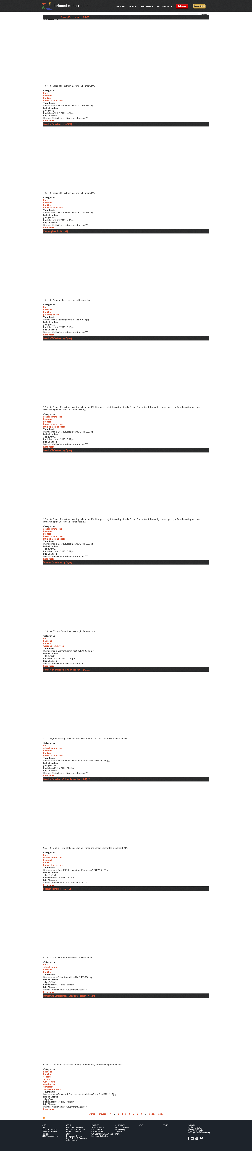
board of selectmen (53, 100)
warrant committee (53, 646)
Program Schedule (49, 1132)
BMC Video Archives (50, 1136)
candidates (49, 1084)
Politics (47, 98)
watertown (49, 1082)
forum (46, 1079)
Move (141, 1125)
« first (91, 1114)
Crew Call (118, 1132)
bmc (45, 93)
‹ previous (102, 1114)
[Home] (65, 5)
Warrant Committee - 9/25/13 (57, 562)
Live (43, 1128)
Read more (48, 120)
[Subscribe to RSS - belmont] (44, 1118)
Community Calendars (99, 1136)
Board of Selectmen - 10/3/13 (57, 124)
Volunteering (120, 1130)
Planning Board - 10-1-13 (55, 231)
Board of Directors (73, 1132)
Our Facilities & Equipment (76, 1138)
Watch (44, 1125)
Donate (166, 1125)
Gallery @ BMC (72, 1140)
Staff (68, 1134)
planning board (51, 314)
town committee (52, 1089)
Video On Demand (49, 1130)
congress (47, 1077)
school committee (52, 417)
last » (161, 1114)
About (68, 1125)
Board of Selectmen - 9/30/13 (57, 338)
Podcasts (45, 1134)
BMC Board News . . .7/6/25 (101, 1134)
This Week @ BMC (97, 1128)
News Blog (94, 1125)
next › (152, 1114)
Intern (117, 1134)
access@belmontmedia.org (199, 1133)
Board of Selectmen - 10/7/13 (75, 17)
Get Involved (120, 1125)
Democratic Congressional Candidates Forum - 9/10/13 (69, 995)
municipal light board (54, 427)
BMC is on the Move (74, 1128)
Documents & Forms (74, 1136)
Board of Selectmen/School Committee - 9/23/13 (66, 669)
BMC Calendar (96, 1130)
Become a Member (122, 1128)
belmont (47, 95)
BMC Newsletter (96, 1132)
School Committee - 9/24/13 (57, 888)
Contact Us (192, 1125)
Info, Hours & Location (75, 1130)
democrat (48, 1087)
